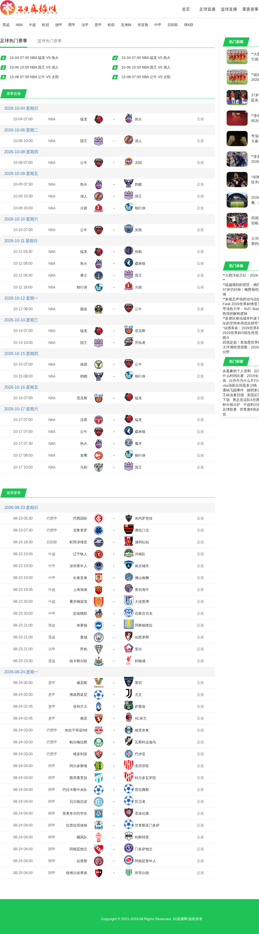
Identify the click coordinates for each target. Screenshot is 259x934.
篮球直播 (229, 9)
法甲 (85, 25)
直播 (200, 119)
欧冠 (45, 25)
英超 (6, 25)
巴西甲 (52, 518)
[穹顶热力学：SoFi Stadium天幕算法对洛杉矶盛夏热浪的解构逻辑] (237, 138)
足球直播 (207, 9)
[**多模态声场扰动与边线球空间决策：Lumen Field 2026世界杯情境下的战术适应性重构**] (237, 118)
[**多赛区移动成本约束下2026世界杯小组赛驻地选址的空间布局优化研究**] (237, 159)
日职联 (172, 25)
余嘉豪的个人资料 (237, 371)
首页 (186, 9)
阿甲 (51, 766)
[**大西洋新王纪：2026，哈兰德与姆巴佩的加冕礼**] (237, 56)
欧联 (111, 25)
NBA (19, 25)
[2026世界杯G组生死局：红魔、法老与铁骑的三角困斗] (237, 200)
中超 (32, 25)
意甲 (98, 25)
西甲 (71, 25)
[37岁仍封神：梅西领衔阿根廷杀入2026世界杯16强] (237, 97)
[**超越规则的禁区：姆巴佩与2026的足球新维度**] (237, 77)
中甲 (157, 25)
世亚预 (143, 25)
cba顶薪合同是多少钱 (240, 385)
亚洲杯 (126, 25)
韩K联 (188, 25)
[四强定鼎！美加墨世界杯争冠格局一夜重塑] (237, 220)
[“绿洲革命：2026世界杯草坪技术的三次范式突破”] (237, 179)
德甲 (58, 25)
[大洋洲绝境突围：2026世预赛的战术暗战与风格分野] (237, 241)
